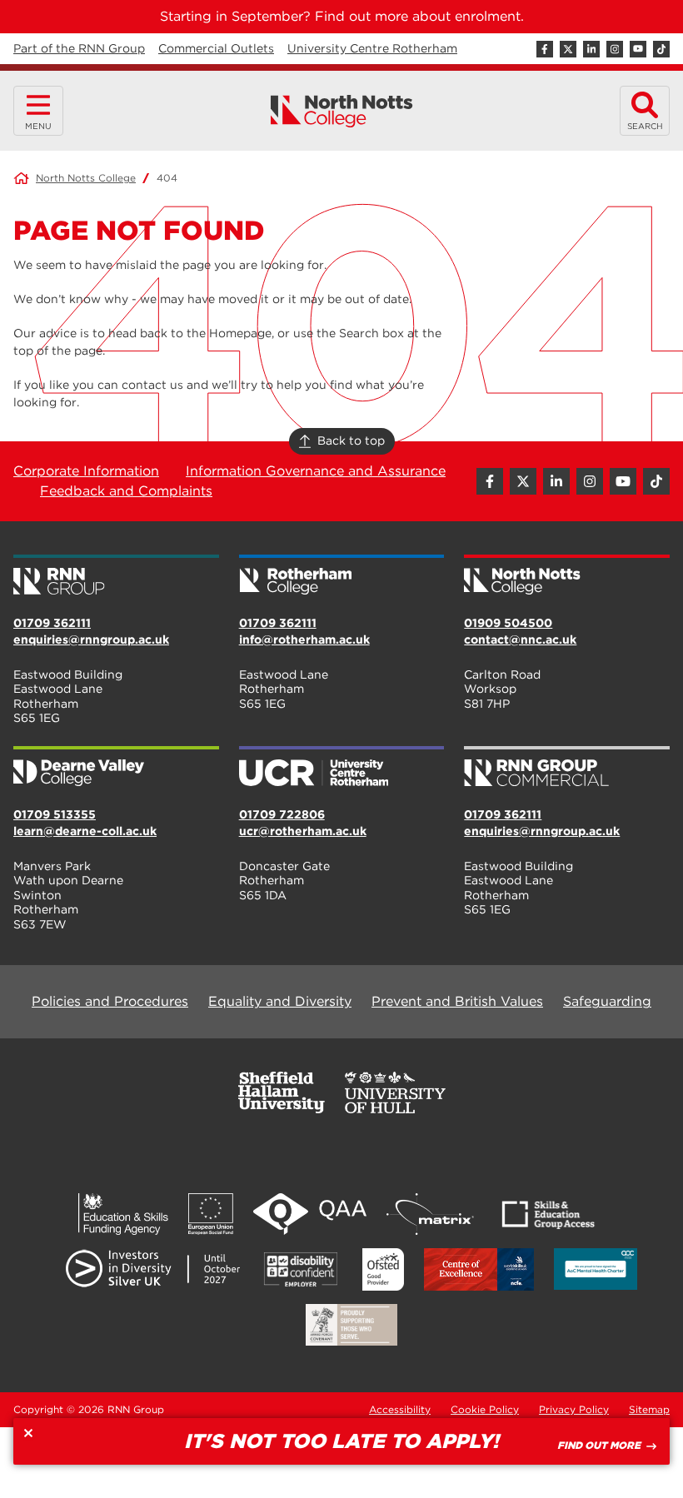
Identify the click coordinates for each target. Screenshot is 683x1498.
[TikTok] (661, 49)
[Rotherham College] (342, 576)
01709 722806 (282, 814)
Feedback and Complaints (126, 491)
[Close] (28, 1433)
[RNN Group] (116, 576)
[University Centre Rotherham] (342, 767)
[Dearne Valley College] (116, 767)
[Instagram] (614, 49)
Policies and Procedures (110, 1001)
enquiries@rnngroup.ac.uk (91, 639)
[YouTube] (638, 49)
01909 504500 (508, 623)
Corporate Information (86, 471)
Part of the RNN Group (79, 48)
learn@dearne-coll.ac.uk (85, 831)
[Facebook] (544, 49)
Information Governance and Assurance (316, 471)
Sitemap (649, 1409)
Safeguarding (607, 1001)
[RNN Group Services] (567, 767)
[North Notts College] (342, 111)
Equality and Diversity (279, 1001)
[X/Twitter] (568, 49)
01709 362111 (52, 623)
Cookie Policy (485, 1409)
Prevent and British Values (457, 1001)
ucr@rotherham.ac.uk (302, 831)
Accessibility (400, 1409)
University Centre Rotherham (372, 48)
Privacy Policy (574, 1409)
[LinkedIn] (591, 49)
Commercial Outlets (216, 48)
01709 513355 (54, 814)
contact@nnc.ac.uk (520, 639)
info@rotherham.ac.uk (304, 639)
